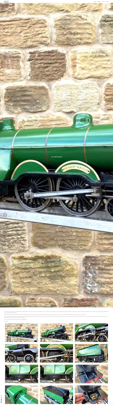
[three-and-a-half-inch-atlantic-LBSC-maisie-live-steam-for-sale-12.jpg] (91, 394)
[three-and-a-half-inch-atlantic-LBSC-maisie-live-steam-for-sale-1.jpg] (21, 332)
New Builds (98, 1)
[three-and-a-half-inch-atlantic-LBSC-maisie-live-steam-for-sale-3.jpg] (91, 332)
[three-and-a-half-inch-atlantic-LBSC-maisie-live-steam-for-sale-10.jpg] (21, 394)
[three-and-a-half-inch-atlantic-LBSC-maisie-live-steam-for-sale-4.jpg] (21, 353)
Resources (103, 1)
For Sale (95, 1)
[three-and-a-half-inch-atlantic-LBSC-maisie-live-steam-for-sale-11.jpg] (56, 394)
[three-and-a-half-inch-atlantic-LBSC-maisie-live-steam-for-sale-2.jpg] (56, 332)
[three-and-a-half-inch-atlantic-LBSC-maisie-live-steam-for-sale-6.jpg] (91, 353)
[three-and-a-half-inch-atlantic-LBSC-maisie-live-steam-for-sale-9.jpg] (91, 374)
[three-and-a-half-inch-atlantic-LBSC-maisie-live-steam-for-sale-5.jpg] (56, 353)
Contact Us (107, 1)
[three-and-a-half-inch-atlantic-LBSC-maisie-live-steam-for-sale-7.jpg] (21, 374)
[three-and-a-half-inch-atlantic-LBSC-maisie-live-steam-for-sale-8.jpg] (56, 374)
